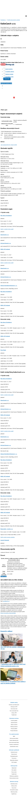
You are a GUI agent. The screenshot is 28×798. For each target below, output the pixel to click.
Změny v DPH (14, 712)
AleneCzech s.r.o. (5, 234)
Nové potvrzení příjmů (14, 738)
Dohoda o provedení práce (14, 704)
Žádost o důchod (14, 724)
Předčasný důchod (14, 726)
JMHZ (14, 736)
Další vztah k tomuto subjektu (8, 537)
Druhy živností (14, 754)
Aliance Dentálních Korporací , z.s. (9, 285)
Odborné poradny (14, 791)
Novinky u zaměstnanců (14, 744)
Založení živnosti (14, 752)
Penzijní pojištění (14, 728)
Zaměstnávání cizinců (14, 746)
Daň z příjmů (14, 770)
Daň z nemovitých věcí (14, 710)
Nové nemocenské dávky (14, 742)
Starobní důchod (14, 722)
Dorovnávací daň (14, 708)
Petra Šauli (3, 350)
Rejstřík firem (14, 793)
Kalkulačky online (14, 783)
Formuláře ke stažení (14, 789)
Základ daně (14, 768)
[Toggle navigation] (26, 16)
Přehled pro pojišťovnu (14, 776)
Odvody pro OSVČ (14, 706)
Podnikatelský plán (14, 756)
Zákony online (14, 785)
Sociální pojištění (14, 720)
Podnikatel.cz (3, 20)
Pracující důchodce (14, 730)
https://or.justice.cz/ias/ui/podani (8, 613)
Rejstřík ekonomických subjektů (13, 20)
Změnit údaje (4, 576)
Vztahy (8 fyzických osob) (6, 83)
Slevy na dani (14, 772)
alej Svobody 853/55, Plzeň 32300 (9, 144)
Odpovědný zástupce (14, 760)
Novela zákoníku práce (14, 740)
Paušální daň (14, 714)
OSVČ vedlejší (14, 762)
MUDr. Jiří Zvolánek (5, 249)
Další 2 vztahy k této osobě (7, 229)
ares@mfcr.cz (6, 601)
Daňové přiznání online (14, 778)
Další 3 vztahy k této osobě (7, 262)
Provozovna (14, 758)
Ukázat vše (7, 78)
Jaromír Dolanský (5, 540)
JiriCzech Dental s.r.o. (6, 243)
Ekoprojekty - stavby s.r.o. (7, 529)
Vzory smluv (14, 787)
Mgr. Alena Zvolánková (6, 215)
